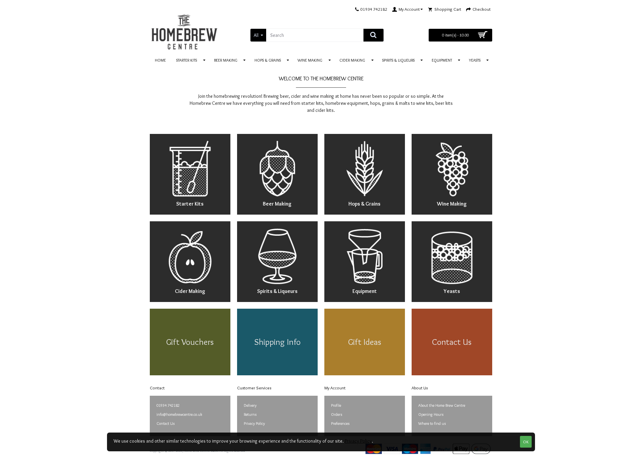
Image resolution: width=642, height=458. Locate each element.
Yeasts (452, 291)
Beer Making (277, 204)
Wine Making (452, 204)
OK (526, 441)
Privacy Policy (358, 441)
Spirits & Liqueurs (277, 291)
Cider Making (190, 291)
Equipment (364, 291)
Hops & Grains (364, 204)
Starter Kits (190, 204)
